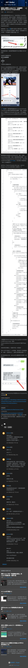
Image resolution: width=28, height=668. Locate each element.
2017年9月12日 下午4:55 (13, 504)
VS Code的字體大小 (6, 591)
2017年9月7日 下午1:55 (12, 481)
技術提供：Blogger (15, 662)
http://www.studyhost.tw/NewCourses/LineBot (12, 409)
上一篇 (9, 28)
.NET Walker (10, 2)
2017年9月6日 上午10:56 (13, 469)
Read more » (23, 587)
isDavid (8, 447)
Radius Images (16, 665)
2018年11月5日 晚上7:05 (13, 560)
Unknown (9, 433)
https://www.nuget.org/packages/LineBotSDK (12, 413)
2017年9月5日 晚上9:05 (12, 454)
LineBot (10, 427)
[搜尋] (26, 3)
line (5, 427)
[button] (26, 8)
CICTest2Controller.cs (6, 152)
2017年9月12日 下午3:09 (13, 492)
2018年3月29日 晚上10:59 (13, 530)
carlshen (9, 534)
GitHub (18, 152)
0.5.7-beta (12, 160)
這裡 (21, 415)
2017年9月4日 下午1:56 (12, 443)
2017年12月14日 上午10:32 (13, 514)
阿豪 (8, 459)
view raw (24, 152)
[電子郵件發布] (4, 424)
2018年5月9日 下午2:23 (12, 544)
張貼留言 (4, 564)
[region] (14, 134)
